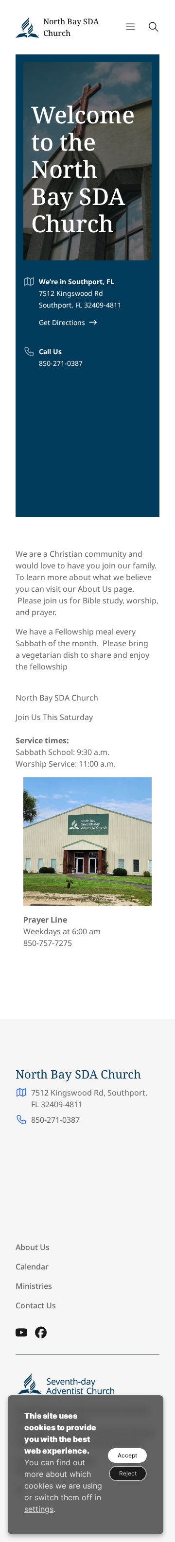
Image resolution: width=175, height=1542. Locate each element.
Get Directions (62, 322)
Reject (128, 1473)
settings (38, 1509)
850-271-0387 (61, 363)
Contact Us (36, 1305)
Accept (127, 1455)
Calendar (32, 1266)
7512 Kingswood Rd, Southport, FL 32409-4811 (89, 1098)
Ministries (34, 1286)
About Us (33, 1247)
